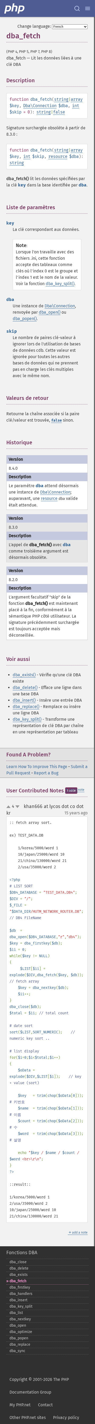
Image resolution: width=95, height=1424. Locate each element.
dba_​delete (19, 1268)
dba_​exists (19, 1274)
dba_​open (18, 1325)
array (77, 99)
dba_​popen (19, 1338)
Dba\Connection (39, 105)
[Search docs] (77, 8)
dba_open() (49, 312)
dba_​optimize (21, 1332)
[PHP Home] (14, 8)
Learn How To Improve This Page (36, 766)
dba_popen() (25, 318)
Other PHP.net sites (28, 1417)
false (59, 112)
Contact (45, 1404)
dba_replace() (26, 706)
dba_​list (16, 1313)
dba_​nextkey (20, 1319)
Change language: (34, 26)
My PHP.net (20, 1404)
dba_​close (18, 1262)
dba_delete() (25, 687)
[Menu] (87, 8)
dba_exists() (24, 674)
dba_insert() (24, 700)
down (17, 806)
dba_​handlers (21, 1293)
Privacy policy (66, 1417)
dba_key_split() (60, 283)
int (75, 105)
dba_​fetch (18, 1281)
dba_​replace (20, 1344)
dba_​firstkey (20, 1287)
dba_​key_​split (21, 1306)
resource (57, 156)
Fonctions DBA (21, 1253)
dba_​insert (18, 1300)
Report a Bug (46, 772)
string (61, 99)
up (9, 807)
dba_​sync (17, 1351)
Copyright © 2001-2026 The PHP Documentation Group (39, 1386)
